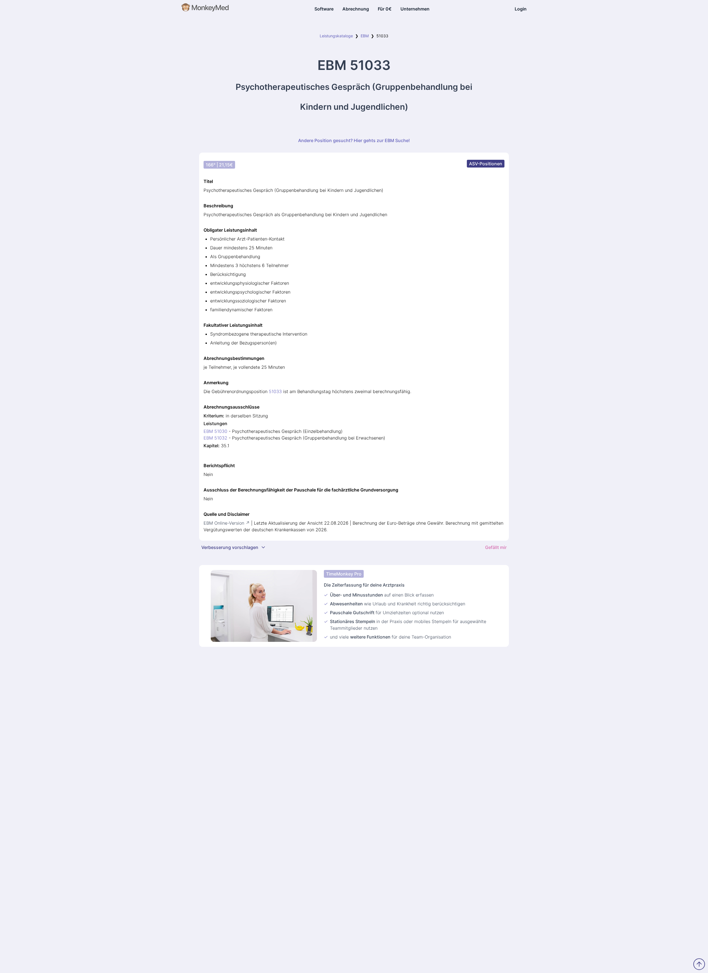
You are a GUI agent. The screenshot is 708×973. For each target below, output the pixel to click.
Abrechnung (355, 9)
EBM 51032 (215, 438)
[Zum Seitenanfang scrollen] (699, 964)
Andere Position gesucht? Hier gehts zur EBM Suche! (354, 140)
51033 (275, 391)
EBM (365, 35)
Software (324, 9)
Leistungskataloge (336, 35)
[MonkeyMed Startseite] (205, 8)
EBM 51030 (215, 431)
